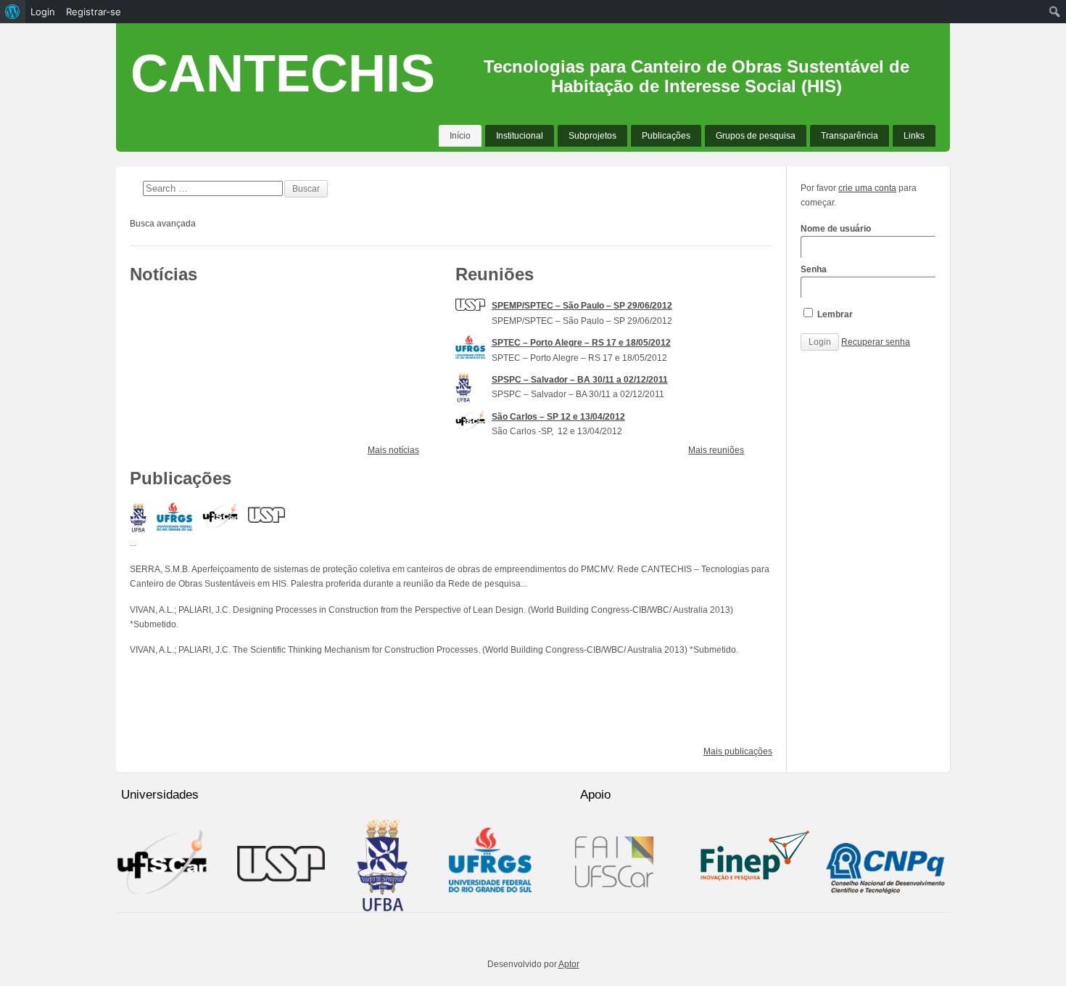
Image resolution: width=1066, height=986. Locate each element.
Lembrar (834, 314)
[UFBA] (138, 517)
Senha (814, 269)
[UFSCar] (220, 515)
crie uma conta (867, 188)
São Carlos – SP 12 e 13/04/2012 (558, 417)
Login (42, 11)
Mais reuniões (716, 450)
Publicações (666, 136)
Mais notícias (393, 450)
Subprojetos (592, 136)
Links (914, 136)
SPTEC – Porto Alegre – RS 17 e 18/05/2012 (581, 343)
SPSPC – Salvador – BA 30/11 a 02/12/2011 (580, 380)
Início (460, 136)
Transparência (849, 136)
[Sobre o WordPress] (12, 11)
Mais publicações (737, 751)
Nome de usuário (836, 229)
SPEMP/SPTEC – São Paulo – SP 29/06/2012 (582, 306)
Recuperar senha (875, 342)
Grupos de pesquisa (756, 136)
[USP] (266, 512)
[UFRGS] (174, 516)
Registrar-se (93, 11)
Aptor (568, 964)
